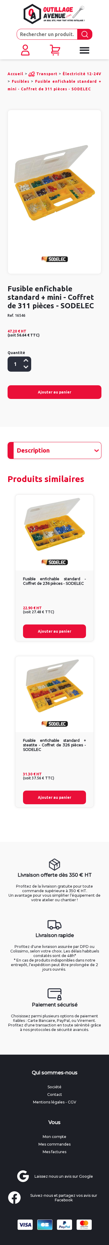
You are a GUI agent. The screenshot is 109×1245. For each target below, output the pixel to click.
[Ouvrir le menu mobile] (84, 50)
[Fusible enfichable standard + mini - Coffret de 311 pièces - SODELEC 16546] (54, 183)
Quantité (16, 353)
